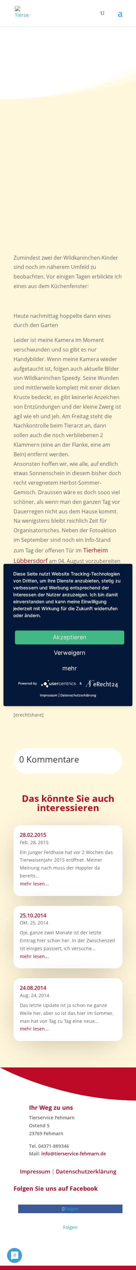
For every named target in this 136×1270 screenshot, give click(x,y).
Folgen (70, 1227)
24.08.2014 (33, 987)
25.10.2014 (33, 915)
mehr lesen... (34, 883)
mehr (69, 668)
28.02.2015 (33, 835)
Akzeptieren (69, 637)
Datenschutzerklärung (86, 1171)
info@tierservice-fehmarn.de (73, 1153)
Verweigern (69, 652)
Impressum (35, 1171)
